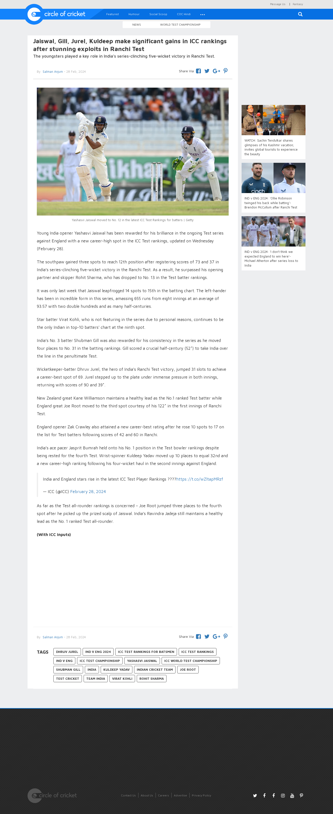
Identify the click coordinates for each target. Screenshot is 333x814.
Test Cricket (67, 678)
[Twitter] (206, 70)
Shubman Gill (68, 669)
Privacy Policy (201, 795)
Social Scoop (158, 14)
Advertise (180, 795)
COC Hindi (184, 14)
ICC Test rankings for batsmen (146, 652)
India (92, 669)
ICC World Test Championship (190, 661)
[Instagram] (283, 795)
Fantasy (298, 4)
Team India (95, 678)
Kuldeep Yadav (116, 669)
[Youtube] (292, 795)
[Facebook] (198, 70)
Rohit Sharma (151, 678)
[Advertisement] (132, 583)
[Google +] (216, 70)
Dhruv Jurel (67, 652)
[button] (203, 14)
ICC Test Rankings (197, 652)
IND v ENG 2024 (98, 652)
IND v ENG (64, 661)
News (136, 24)
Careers (163, 795)
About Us (147, 795)
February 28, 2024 (88, 491)
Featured (112, 14)
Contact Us (128, 795)
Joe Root (188, 669)
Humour (134, 14)
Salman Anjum (52, 71)
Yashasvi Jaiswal (142, 661)
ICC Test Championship (100, 661)
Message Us (277, 4)
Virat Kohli (122, 678)
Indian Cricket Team (155, 669)
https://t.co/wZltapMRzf (199, 479)
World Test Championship (180, 24)
